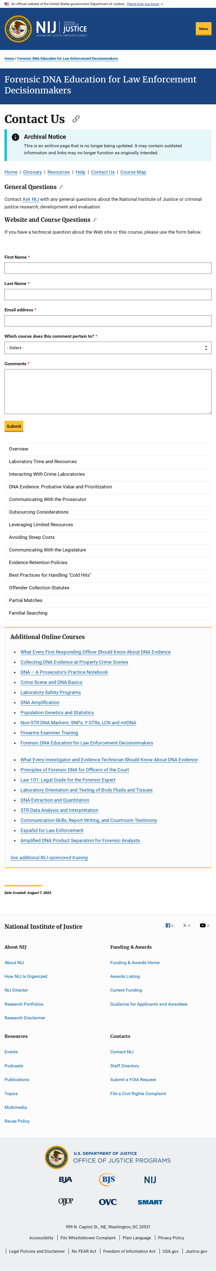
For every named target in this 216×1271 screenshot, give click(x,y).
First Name (16, 257)
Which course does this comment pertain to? (49, 336)
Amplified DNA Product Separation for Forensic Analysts (80, 840)
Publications (16, 1079)
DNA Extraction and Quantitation (55, 800)
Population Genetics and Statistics (57, 712)
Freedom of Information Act (129, 1251)
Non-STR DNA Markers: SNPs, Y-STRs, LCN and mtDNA (78, 722)
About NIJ (14, 962)
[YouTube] (205, 929)
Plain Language (137, 1237)
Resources (59, 172)
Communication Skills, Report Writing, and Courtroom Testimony (89, 820)
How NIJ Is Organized (25, 976)
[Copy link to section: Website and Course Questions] (93, 219)
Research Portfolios (23, 1003)
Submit (14, 426)
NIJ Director (16, 990)
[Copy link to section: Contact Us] (73, 118)
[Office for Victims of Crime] (108, 1206)
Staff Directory (124, 1065)
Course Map (133, 172)
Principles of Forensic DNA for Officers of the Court (75, 770)
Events (11, 1051)
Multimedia (15, 1107)
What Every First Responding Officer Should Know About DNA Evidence (96, 652)
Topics (11, 1093)
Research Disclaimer (24, 1018)
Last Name (16, 283)
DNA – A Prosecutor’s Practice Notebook (64, 672)
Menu (203, 29)
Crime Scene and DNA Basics (51, 682)
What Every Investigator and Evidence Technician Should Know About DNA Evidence (109, 759)
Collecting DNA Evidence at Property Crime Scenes (74, 662)
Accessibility (41, 1237)
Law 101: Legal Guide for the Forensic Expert (68, 780)
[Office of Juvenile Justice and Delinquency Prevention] (65, 1207)
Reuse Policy (17, 1121)
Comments (16, 363)
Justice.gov (196, 1251)
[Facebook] (172, 929)
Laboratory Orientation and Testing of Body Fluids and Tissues (87, 790)
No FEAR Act (84, 1251)
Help (81, 172)
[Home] (62, 28)
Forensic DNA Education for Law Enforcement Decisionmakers (67, 58)
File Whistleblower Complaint (88, 1237)
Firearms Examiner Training (49, 733)
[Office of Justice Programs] (18, 29)
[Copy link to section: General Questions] (60, 186)
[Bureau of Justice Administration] (65, 1184)
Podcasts (13, 1065)
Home (9, 58)
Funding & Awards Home (134, 962)
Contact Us (103, 172)
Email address (19, 309)
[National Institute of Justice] (150, 1184)
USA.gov (171, 1251)
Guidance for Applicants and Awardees (148, 1003)
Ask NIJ (30, 199)
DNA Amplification (40, 702)
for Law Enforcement (52, 830)
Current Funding (126, 990)
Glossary (32, 172)
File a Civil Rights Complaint (138, 1093)
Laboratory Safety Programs (51, 692)
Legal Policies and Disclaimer (37, 1251)
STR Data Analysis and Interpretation (59, 810)
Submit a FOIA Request (133, 1079)
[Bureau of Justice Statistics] (108, 1187)
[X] (189, 929)
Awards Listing (125, 976)
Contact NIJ (122, 1051)
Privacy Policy (171, 1237)
